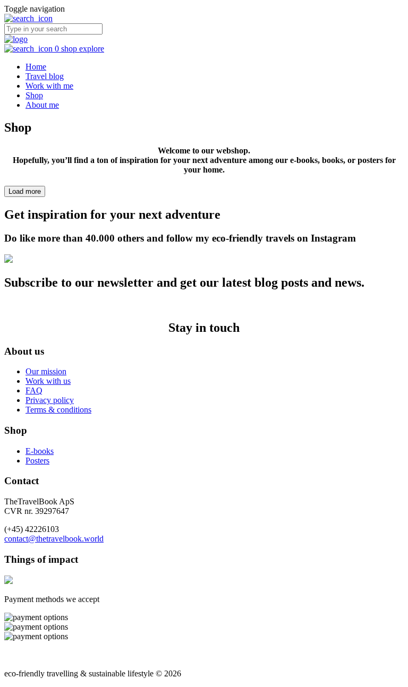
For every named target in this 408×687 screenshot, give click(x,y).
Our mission (46, 371)
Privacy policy (50, 400)
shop (70, 48)
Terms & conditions (58, 409)
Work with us (48, 380)
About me (42, 104)
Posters (37, 460)
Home (36, 66)
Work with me (49, 85)
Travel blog (45, 76)
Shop (34, 95)
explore (91, 48)
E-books (40, 451)
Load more (24, 191)
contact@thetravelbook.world (54, 538)
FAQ (34, 390)
